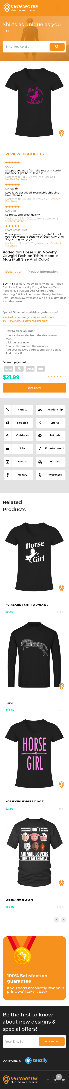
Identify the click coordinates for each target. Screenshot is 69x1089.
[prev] (56, 920)
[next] (63, 920)
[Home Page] (20, 7)
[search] (57, 47)
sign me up (52, 1041)
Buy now (34, 387)
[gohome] (59, 1077)
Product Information (43, 271)
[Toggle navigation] (61, 8)
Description (13, 271)
